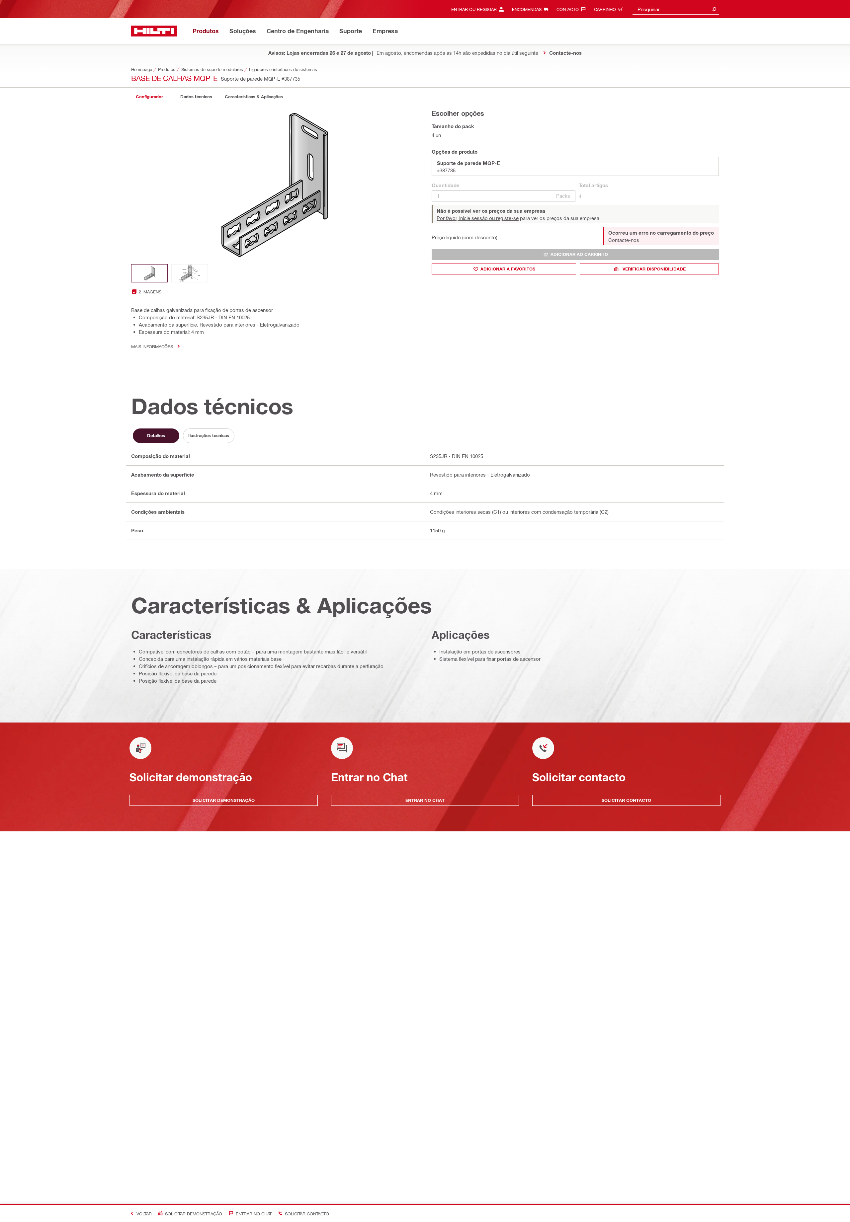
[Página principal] (154, 31)
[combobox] (676, 9)
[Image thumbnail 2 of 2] (189, 273)
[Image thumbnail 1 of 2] (149, 273)
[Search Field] (714, 9)
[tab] (149, 97)
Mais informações (152, 346)
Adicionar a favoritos (507, 268)
